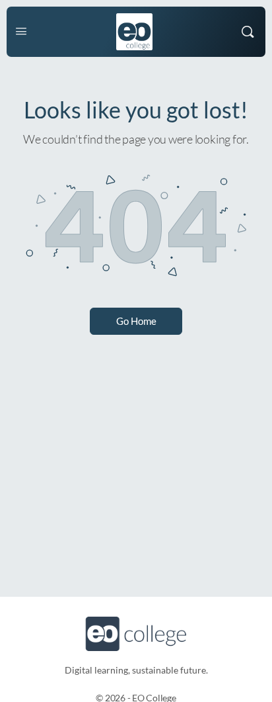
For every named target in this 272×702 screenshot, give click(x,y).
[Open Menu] (21, 30)
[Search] (247, 32)
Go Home (136, 321)
